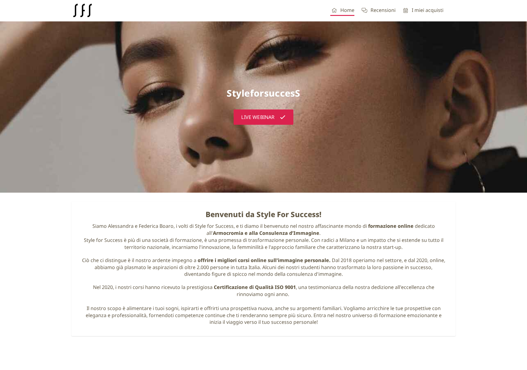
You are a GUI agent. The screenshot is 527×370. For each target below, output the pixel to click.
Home (347, 10)
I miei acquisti (427, 10)
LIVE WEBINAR (257, 117)
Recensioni (383, 10)
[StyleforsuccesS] (82, 10)
